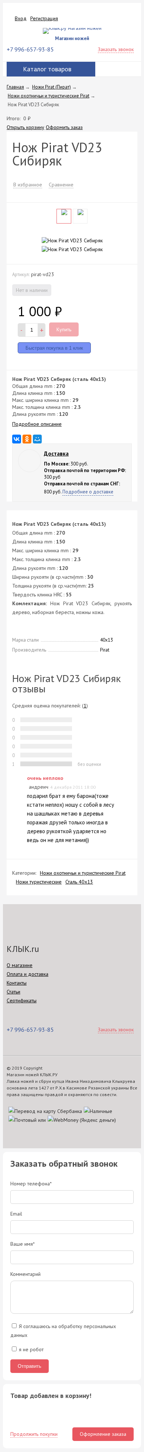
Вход (21, 18)
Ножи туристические (39, 881)
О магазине (19, 965)
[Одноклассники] (27, 439)
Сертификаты (22, 1000)
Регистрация (44, 18)
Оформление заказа (103, 1434)
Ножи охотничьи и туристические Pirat (83, 873)
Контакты (17, 983)
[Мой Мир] (37, 439)
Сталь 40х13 (79, 881)
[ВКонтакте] (16, 439)
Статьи (13, 991)
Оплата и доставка (27, 974)
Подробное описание (37, 424)
